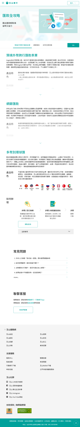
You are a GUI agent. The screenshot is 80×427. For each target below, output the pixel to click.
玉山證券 (43, 334)
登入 (71, 3)
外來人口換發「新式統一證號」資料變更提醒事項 (33, 258)
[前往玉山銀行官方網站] (12, 3)
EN (73, 45)
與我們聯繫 (23, 310)
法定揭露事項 (39, 421)
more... (16, 277)
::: (5, 329)
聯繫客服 (43, 358)
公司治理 (47, 421)
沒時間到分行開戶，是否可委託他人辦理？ (30, 268)
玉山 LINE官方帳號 (15, 382)
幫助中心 (9, 358)
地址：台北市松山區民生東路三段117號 (35, 424)
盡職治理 (54, 421)
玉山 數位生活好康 (15, 389)
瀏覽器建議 (12, 421)
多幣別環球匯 (47, 45)
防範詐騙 (68, 421)
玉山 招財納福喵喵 (15, 385)
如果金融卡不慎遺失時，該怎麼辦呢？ (29, 272)
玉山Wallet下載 (45, 365)
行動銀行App (39, 300)
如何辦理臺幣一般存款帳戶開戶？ (27, 263)
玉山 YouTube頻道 (15, 397)
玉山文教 (9, 345)
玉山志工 (43, 342)
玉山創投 (9, 338)
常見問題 (43, 362)
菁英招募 (43, 345)
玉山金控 (9, 334)
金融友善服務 (29, 421)
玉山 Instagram (14, 393)
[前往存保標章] (9, 413)
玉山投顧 (9, 342)
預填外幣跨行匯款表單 (22, 45)
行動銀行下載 (11, 365)
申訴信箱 (9, 369)
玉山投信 (43, 338)
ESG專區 (61, 421)
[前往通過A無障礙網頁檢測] (22, 410)
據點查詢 (28, 224)
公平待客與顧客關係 (47, 369)
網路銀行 (31, 300)
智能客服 (31, 303)
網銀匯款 (36, 45)
